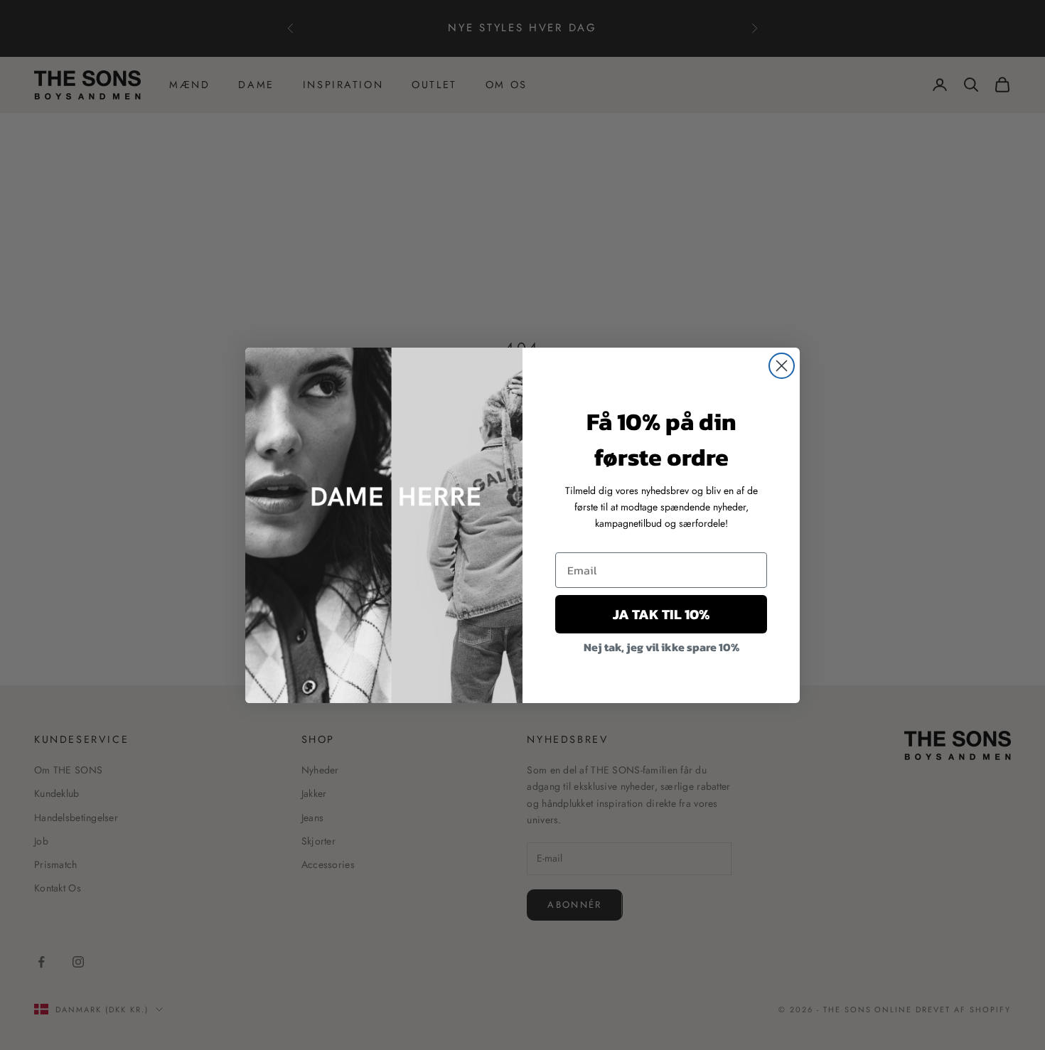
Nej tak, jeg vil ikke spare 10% (661, 646)
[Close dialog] (781, 365)
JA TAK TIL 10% (661, 614)
